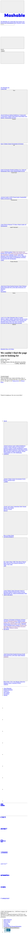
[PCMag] (12, 850)
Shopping (19, 23)
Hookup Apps (4, 253)
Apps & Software (5, 115)
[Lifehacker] (12, 862)
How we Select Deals (9, 535)
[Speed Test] (12, 908)
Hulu (17, 561)
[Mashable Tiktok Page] (15, 766)
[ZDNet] (12, 839)
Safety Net (11, 321)
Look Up (3, 317)
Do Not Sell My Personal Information (12, 926)
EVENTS (6, 656)
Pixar (12, 563)
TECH (5, 421)
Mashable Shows (5, 349)
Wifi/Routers (19, 452)
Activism (3, 197)
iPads (12, 623)
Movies (6, 224)
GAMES (6, 481)
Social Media (21, 116)
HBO (14, 561)
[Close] (12, 58)
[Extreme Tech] (12, 885)
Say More (7, 317)
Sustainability (23, 197)
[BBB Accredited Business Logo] (7, 932)
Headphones (6, 254)
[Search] (12, 43)
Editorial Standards (8, 689)
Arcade (5, 506)
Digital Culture (10, 590)
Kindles (16, 254)
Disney (11, 561)
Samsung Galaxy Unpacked (10, 683)
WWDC (19, 683)
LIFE (5, 565)
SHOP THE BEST (8, 594)
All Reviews (21, 287)
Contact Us (6, 691)
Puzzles (24, 506)
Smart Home (15, 116)
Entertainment (10, 23)
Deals (15, 23)
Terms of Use (15, 380)
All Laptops (10, 257)
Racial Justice (16, 197)
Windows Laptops (13, 628)
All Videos (11, 349)
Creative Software (12, 447)
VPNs (9, 253)
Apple (13, 446)
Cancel (2, 51)
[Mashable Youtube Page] (15, 742)
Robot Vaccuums (15, 253)
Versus (15, 321)
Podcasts (10, 224)
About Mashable (7, 688)
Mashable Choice (5, 256)
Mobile (10, 116)
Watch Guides (21, 224)
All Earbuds (12, 619)
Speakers (11, 254)
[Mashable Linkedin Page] (15, 789)
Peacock (9, 563)
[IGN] (12, 897)
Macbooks (6, 626)
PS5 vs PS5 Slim (14, 287)
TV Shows (15, 224)
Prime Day (22, 681)
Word (8, 508)
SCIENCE (6, 454)
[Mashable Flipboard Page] (15, 777)
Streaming (20, 563)
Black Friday (7, 681)
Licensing (6, 923)
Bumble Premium (14, 286)
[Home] (14, 17)
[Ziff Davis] (12, 814)
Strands (5, 508)
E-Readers (12, 622)
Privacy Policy (7, 921)
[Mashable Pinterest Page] (15, 754)
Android (6, 446)
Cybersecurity (22, 115)
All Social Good (8, 198)
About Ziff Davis (8, 919)
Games (23, 23)
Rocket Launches (8, 480)
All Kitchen (17, 619)
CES (11, 681)
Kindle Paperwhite (5, 287)
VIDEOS (6, 684)
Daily (21, 506)
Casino (11, 506)
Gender (7, 197)
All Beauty (6, 619)
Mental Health (17, 171)
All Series (19, 323)
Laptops (2, 252)
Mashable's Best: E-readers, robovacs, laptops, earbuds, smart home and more (12, 318)
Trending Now (22, 320)
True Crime (9, 564)
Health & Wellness (14, 169)
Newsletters (6, 693)
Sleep (8, 171)
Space (2, 143)
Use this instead (4, 376)
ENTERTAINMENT (9, 537)
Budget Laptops (8, 252)
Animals (6, 479)
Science (20, 21)
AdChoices (16, 927)
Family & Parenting (5, 169)
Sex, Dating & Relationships (17, 593)
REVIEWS (6, 629)
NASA (23, 479)
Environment (15, 143)
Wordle (12, 508)
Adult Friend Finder (5, 286)
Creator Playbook (7, 320)
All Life (23, 171)
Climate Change (7, 143)
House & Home (21, 592)
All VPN (7, 258)
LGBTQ (11, 197)
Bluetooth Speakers (12, 621)
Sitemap (5, 695)
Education (17, 590)
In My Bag (14, 323)
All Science (20, 143)
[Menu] (12, 7)
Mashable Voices (15, 320)
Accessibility (7, 925)
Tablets (13, 451)
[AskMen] (12, 874)
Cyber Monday (16, 681)
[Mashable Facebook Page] (15, 708)
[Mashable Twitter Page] (15, 719)
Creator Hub (13, 21)
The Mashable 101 (5, 21)
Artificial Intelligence (14, 115)
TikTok (23, 451)
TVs (12, 452)
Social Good (3, 23)
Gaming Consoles (12, 448)
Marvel (20, 561)
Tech (17, 21)
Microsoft (6, 450)
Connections (16, 506)
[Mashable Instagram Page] (15, 731)
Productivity (15, 450)
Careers (12, 171)
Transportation (8, 117)
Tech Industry (18, 451)
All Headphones (17, 257)
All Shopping (13, 258)
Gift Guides (20, 254)
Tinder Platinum (22, 286)
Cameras (6, 447)
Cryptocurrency (4, 116)
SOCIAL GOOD (8, 509)
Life (23, 21)
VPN (14, 452)
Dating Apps (16, 252)
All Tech (14, 117)
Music (5, 563)
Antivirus (10, 446)
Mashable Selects (13, 256)
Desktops (6, 448)
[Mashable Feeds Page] (15, 801)
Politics (2, 198)
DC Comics (6, 561)
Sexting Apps (22, 252)
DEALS (6, 510)
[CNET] (12, 827)
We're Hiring (7, 692)
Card (8, 506)
